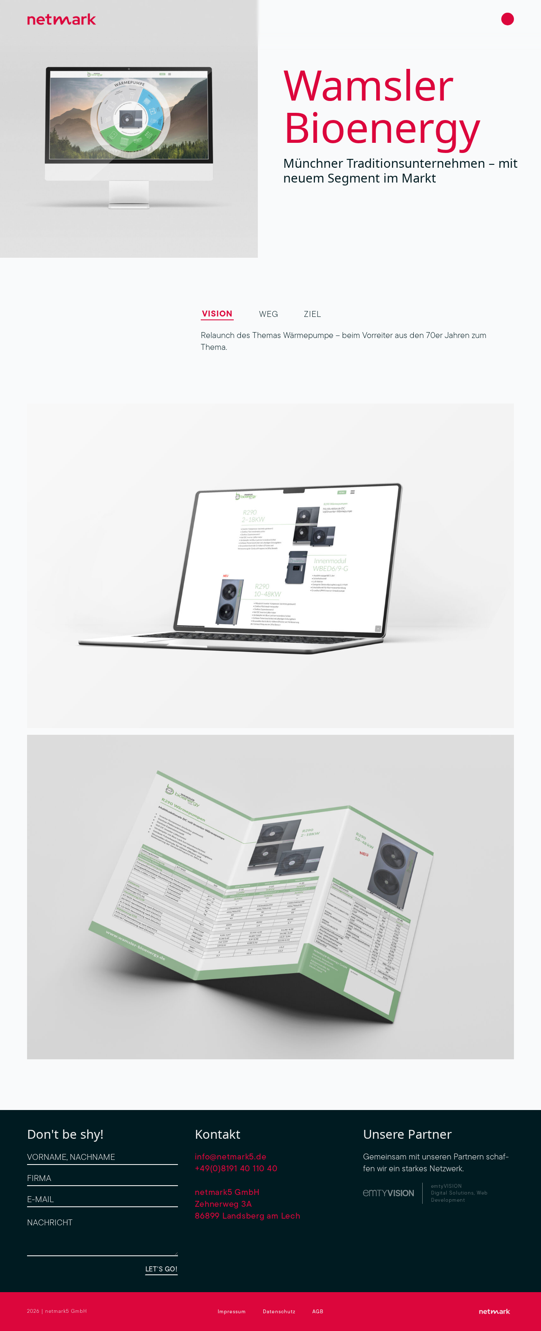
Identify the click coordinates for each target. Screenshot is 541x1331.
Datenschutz (279, 1311)
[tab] (217, 313)
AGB (317, 1311)
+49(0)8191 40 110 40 (236, 1168)
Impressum (232, 1311)
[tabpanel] (357, 341)
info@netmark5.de (230, 1156)
